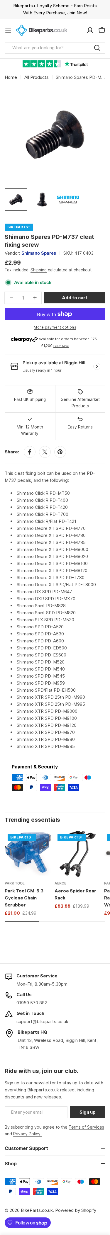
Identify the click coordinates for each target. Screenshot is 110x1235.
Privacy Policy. (27, 1133)
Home (11, 77)
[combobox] (55, 48)
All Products (36, 77)
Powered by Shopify (75, 1210)
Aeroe (60, 883)
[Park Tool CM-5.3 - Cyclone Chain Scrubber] (28, 854)
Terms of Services (86, 1127)
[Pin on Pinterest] (60, 452)
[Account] (90, 30)
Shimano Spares (38, 253)
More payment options (55, 327)
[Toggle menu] (8, 30)
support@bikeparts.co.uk (42, 1021)
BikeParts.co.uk (37, 1210)
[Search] (97, 47)
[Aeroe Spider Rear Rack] (78, 854)
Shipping (39, 270)
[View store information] (96, 366)
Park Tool (15, 883)
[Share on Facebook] (29, 452)
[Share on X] (45, 452)
